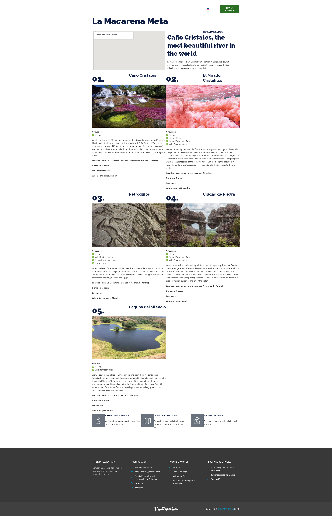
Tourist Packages (160, 9)
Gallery (190, 9)
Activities (177, 9)
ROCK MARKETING (225, 509)
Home (127, 9)
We (200, 9)
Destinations (141, 9)
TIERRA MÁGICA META (213, 32)
